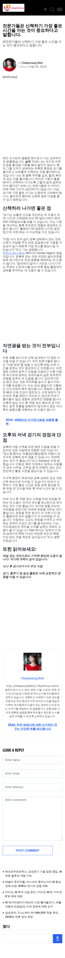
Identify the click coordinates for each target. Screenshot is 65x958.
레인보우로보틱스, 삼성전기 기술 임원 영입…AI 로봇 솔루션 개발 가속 (33, 873)
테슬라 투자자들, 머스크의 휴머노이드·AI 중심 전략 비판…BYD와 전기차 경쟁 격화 (33, 884)
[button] (59, 10)
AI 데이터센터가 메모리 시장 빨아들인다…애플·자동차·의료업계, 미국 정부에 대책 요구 (33, 904)
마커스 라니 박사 (13, 253)
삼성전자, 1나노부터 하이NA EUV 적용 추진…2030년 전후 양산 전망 (32, 914)
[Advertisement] (32, 122)
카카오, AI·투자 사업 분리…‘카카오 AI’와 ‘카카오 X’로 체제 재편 (33, 894)
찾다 (6, 926)
